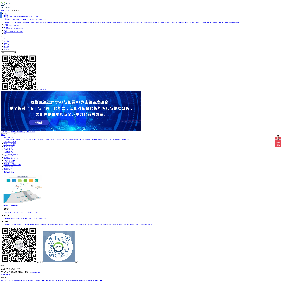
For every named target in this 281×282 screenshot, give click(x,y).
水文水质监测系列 (68, 22)
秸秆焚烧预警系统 (89, 139)
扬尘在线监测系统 (38, 280)
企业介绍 (6, 16)
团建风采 (15, 16)
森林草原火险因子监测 (110, 139)
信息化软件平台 (206, 22)
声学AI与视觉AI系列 (167, 22)
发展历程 (10, 16)
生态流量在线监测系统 (10, 139)
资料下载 (20, 28)
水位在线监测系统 (29, 139)
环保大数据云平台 (19, 280)
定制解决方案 (26, 19)
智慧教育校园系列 (87, 22)
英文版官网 (12, 280)
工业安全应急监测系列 (145, 22)
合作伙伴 (25, 16)
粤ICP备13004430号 (36, 272)
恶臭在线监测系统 (56, 280)
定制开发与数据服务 (233, 22)
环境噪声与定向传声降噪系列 (24, 22)
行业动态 (15, 32)
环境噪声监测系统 (28, 280)
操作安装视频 (7, 28)
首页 (5, 13)
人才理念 (35, 16)
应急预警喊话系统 (80, 139)
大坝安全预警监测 (30, 132)
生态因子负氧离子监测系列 (99, 22)
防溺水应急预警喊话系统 (122, 139)
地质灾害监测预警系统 (59, 139)
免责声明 (3, 274)
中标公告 (6, 32)
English (9, 10)
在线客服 (43, 89)
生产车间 (10, 25)
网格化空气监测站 (47, 280)
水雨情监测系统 (20, 139)
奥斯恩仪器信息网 (92, 280)
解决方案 (6, 18)
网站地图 (8, 274)
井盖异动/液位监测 (48, 139)
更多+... (153, 224)
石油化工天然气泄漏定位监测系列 (182, 22)
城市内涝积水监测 (38, 139)
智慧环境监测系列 (111, 22)
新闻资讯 (6, 30)
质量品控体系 (16, 25)
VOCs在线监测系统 (66, 280)
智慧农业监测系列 (78, 22)
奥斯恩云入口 (4, 10)
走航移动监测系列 (49, 22)
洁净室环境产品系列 (223, 22)
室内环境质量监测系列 (38, 22)
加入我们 (30, 16)
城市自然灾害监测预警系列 (132, 22)
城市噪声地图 (213, 22)
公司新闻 (10, 32)
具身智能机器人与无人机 (10, 22)
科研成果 (6, 25)
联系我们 (3, 135)
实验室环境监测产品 (196, 22)
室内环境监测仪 (84, 280)
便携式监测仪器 (75, 280)
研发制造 (6, 24)
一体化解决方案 (41, 19)
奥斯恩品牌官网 (5, 280)
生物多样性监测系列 (156, 22)
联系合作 (6, 33)
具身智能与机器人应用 (9, 19)
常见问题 (20, 32)
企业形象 (20, 16)
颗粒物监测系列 (120, 22)
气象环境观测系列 (58, 22)
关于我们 (6, 15)
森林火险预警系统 (99, 139)
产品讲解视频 (14, 28)
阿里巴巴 (99, 280)
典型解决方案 (19, 19)
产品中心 (6, 21)
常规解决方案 (33, 19)
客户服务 (6, 27)
